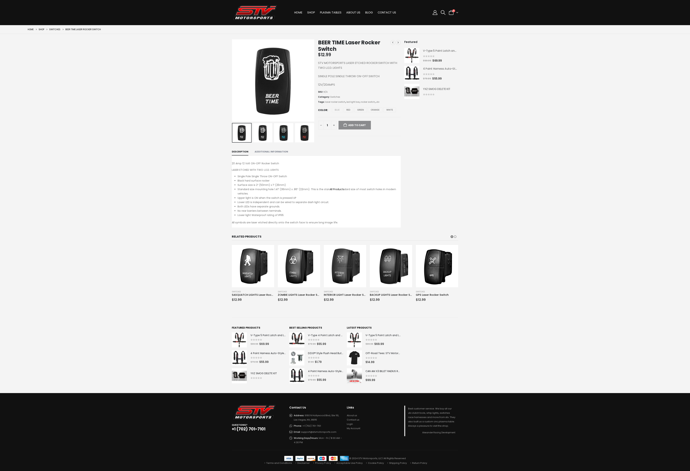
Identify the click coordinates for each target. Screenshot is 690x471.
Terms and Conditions (279, 463)
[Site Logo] (255, 12)
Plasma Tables (330, 12)
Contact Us (387, 12)
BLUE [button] (337, 109)
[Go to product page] (411, 55)
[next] (398, 42)
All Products (337, 189)
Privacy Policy (323, 463)
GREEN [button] (360, 109)
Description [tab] (240, 151)
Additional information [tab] (271, 151)
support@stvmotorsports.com (318, 432)
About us (352, 415)
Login (350, 424)
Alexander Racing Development (438, 432)
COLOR (322, 110)
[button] (443, 12)
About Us (353, 12)
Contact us (353, 419)
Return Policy (419, 463)
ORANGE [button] (375, 109)
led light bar (353, 101)
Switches (335, 96)
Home (298, 12)
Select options (268, 251)
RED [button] (348, 109)
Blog (369, 12)
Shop (311, 12)
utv (378, 101)
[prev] (392, 42)
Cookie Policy (376, 463)
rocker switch (368, 101)
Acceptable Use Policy (349, 463)
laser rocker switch (335, 101)
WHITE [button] (389, 109)
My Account (353, 428)
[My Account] (435, 12)
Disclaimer (303, 463)
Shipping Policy (398, 463)
